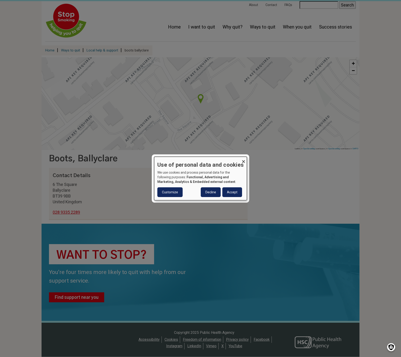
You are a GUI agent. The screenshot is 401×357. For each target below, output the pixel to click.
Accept (232, 192)
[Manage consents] (391, 347)
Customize (170, 192)
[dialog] (200, 178)
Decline (210, 192)
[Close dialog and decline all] (243, 160)
